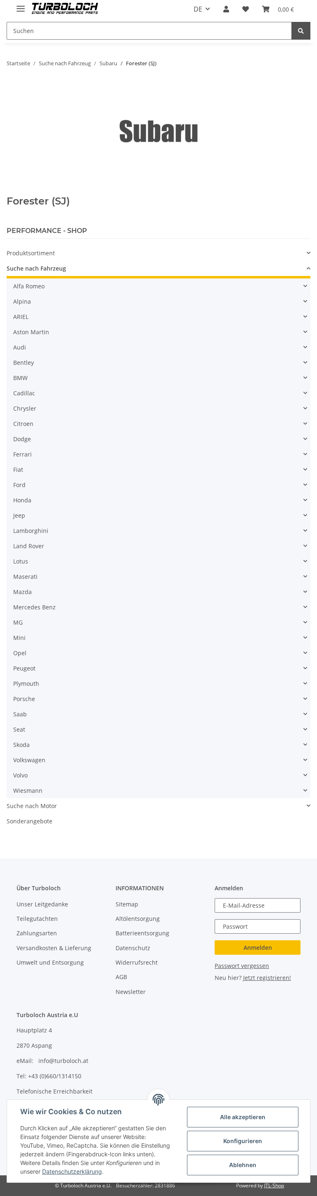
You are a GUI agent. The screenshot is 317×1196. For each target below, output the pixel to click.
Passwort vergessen (242, 966)
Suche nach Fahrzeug (36, 268)
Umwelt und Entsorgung (50, 962)
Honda (22, 500)
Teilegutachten (37, 919)
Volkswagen (29, 760)
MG (18, 622)
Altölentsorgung (138, 919)
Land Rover (28, 546)
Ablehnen (242, 1164)
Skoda (21, 745)
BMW (20, 378)
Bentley (23, 362)
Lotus (20, 561)
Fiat (18, 469)
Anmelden (258, 947)
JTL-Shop (274, 1185)
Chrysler (24, 408)
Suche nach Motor (32, 806)
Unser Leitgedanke (42, 904)
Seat (19, 729)
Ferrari (22, 454)
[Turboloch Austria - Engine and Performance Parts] (65, 9)
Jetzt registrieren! (267, 978)
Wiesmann (28, 790)
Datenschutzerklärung (72, 1171)
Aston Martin (31, 332)
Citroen (23, 424)
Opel (19, 653)
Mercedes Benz (34, 607)
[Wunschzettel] (245, 9)
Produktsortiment (31, 253)
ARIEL (20, 317)
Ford (19, 485)
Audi (19, 347)
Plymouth (26, 683)
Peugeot (24, 668)
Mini (19, 638)
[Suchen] (300, 31)
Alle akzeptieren (242, 1116)
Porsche (24, 699)
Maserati (25, 576)
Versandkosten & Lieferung (54, 948)
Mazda (22, 592)
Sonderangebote (29, 821)
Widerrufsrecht (137, 962)
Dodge (22, 439)
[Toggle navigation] (21, 5)
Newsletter (131, 992)
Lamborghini (30, 531)
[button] (226, 9)
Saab (20, 714)
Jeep (19, 515)
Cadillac (24, 393)
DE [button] (198, 9)
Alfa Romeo (29, 286)
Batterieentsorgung (142, 933)
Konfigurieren (242, 1140)
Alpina (22, 301)
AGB (121, 977)
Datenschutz (133, 948)
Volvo (20, 775)
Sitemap (127, 904)
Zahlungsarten (37, 933)
